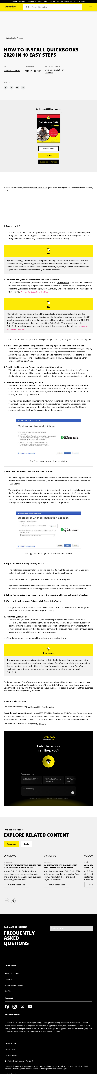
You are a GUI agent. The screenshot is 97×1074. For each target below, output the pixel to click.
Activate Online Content (14, 985)
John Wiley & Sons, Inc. (34, 1066)
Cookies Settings (11, 1055)
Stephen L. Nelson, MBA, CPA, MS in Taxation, (42, 713)
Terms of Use (10, 1043)
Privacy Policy (10, 1049)
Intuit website (63, 282)
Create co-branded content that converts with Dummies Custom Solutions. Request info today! (48, 1)
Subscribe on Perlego (48, 162)
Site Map (8, 991)
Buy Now (48, 155)
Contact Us (9, 979)
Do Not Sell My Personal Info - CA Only (20, 1061)
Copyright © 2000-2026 (14, 1066)
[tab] (11, 844)
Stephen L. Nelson (12, 70)
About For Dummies (12, 973)
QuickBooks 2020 (39, 187)
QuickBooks (40, 724)
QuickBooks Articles (14, 38)
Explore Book (48, 149)
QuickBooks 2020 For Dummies (54, 71)
